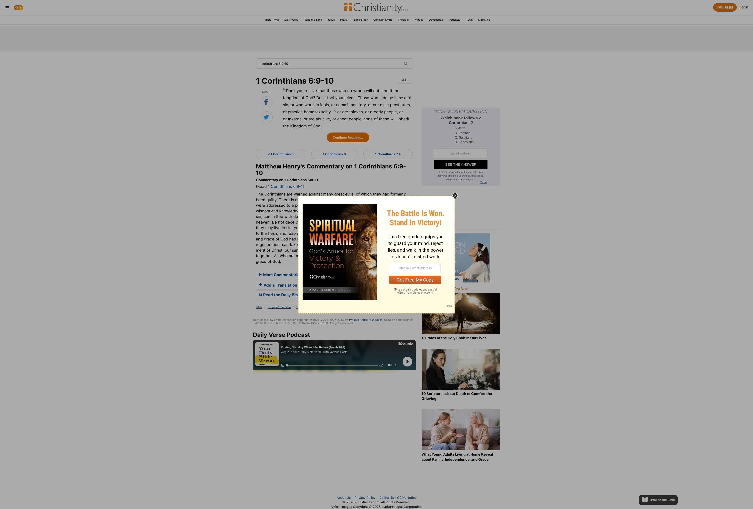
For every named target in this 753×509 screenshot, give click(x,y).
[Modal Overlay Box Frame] (376, 254)
